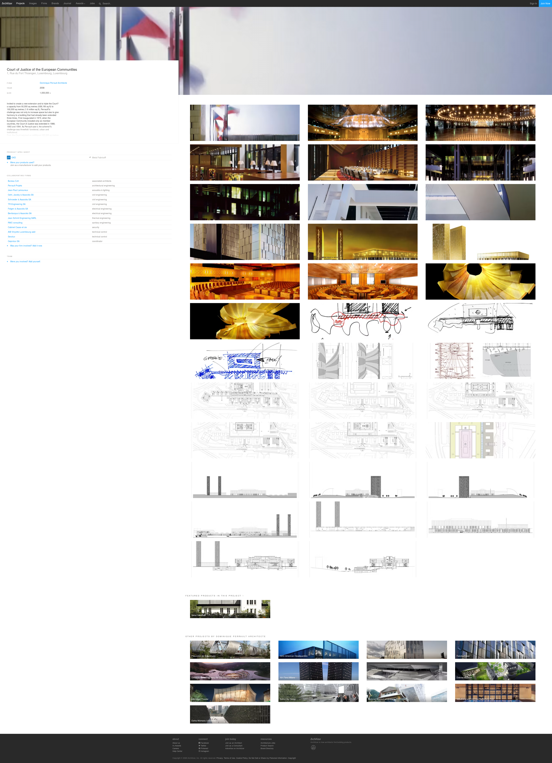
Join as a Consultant (233, 745)
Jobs (92, 3)
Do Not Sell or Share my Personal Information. (268, 758)
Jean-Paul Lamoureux (18, 190)
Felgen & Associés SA (18, 208)
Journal (67, 3)
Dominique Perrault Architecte (53, 82)
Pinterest (204, 748)
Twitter (203, 745)
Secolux (11, 236)
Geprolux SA (13, 241)
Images (33, 3)
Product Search (267, 745)
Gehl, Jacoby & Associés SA (20, 194)
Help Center (177, 751)
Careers (175, 748)
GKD (14, 157)
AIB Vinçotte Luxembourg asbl (21, 231)
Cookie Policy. (242, 758)
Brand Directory (267, 748)
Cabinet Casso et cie (17, 227)
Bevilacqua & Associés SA (19, 213)
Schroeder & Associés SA (19, 199)
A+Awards (176, 745)
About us (176, 742)
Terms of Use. (230, 758)
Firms (44, 3)
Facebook (204, 742)
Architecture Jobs (268, 742)
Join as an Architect (233, 742)
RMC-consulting (15, 222)
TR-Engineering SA (16, 204)
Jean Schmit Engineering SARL (22, 218)
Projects (20, 3)
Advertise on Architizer (234, 748)
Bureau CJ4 (13, 180)
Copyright (292, 758)
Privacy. (219, 758)
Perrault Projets (15, 185)
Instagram (204, 751)
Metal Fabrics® (99, 157)
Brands (55, 3)
